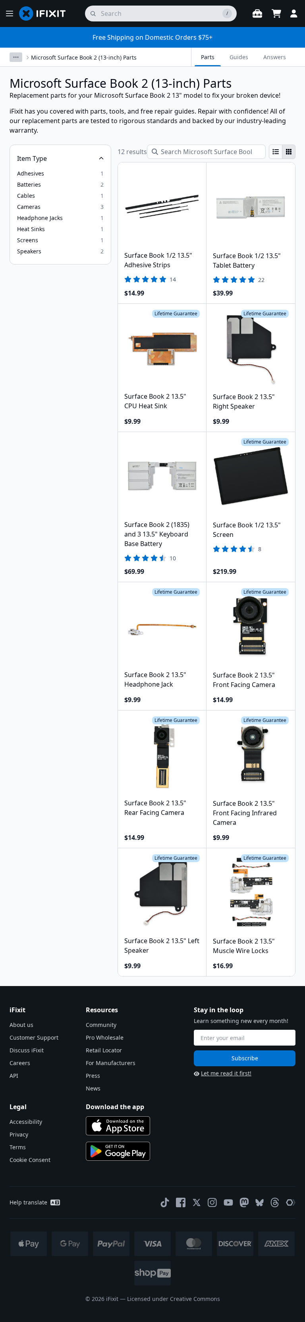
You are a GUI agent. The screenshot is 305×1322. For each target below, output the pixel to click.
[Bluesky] (259, 1202)
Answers (274, 57)
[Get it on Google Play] (118, 1151)
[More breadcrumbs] (16, 57)
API (14, 1075)
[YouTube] (228, 1202)
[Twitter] (196, 1202)
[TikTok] (165, 1202)
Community (101, 1025)
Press (93, 1075)
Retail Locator (104, 1050)
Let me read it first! (226, 1073)
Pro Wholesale (105, 1037)
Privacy (19, 1134)
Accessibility (26, 1121)
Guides (239, 57)
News (93, 1088)
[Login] (294, 13)
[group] (282, 152)
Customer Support (34, 1037)
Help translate (28, 1202)
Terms (18, 1147)
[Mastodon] (244, 1202)
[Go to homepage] (45, 13)
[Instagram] (212, 1202)
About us (21, 1025)
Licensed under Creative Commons (173, 1299)
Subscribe (245, 1058)
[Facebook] (180, 1202)
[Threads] (275, 1202)
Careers (20, 1063)
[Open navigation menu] (9, 13)
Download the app (115, 1106)
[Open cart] (276, 13)
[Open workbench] (257, 13)
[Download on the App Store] (118, 1125)
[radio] (275, 152)
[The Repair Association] (290, 1202)
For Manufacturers (110, 1063)
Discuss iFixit (27, 1050)
